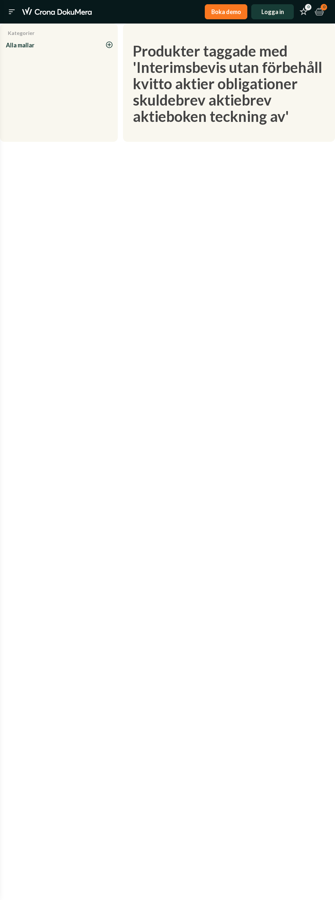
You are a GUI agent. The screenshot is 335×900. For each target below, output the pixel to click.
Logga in (272, 11)
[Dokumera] (57, 11)
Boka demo (226, 11)
